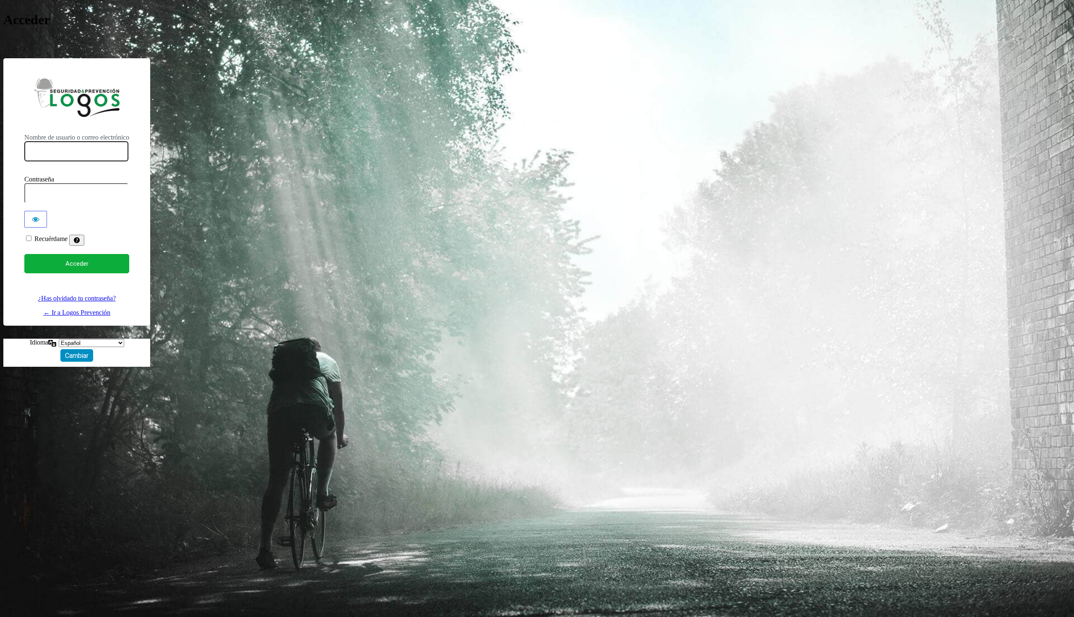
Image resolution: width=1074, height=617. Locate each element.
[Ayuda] (76, 240)
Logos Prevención (77, 97)
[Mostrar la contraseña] (35, 219)
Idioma (39, 342)
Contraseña (39, 179)
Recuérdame (51, 238)
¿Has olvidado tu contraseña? (77, 298)
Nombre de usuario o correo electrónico (76, 137)
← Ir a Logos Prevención (76, 312)
